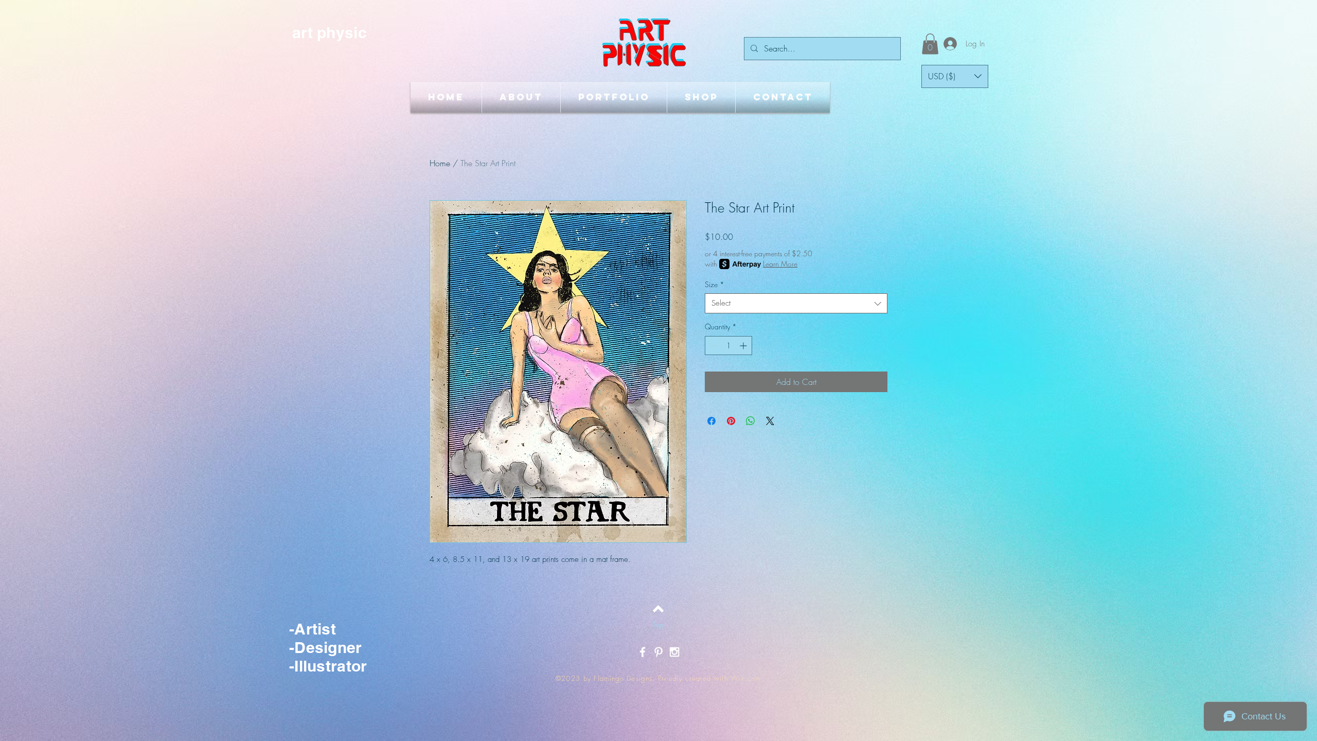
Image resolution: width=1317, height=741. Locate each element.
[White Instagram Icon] (674, 652)
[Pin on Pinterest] (731, 421)
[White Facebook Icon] (642, 652)
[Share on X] (770, 421)
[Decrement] (712, 346)
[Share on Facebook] (711, 421)
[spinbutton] (728, 346)
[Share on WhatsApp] (750, 421)
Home (440, 163)
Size (714, 284)
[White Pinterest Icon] (658, 652)
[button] (930, 44)
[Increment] (744, 346)
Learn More (780, 264)
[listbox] (954, 76)
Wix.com (745, 678)
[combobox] (796, 303)
